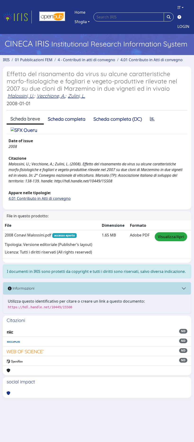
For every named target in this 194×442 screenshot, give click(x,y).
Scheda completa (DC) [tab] (117, 119)
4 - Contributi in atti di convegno (86, 59)
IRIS (6, 59)
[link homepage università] (52, 17)
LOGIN (183, 26)
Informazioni (23, 288)
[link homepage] (17, 17)
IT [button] (179, 7)
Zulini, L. (76, 96)
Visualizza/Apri (171, 236)
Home (80, 12)
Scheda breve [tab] (25, 119)
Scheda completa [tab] (66, 119)
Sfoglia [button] (81, 21)
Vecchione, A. (51, 96)
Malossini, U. (21, 96)
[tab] (152, 119)
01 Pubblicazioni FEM (34, 59)
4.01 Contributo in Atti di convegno (151, 59)
